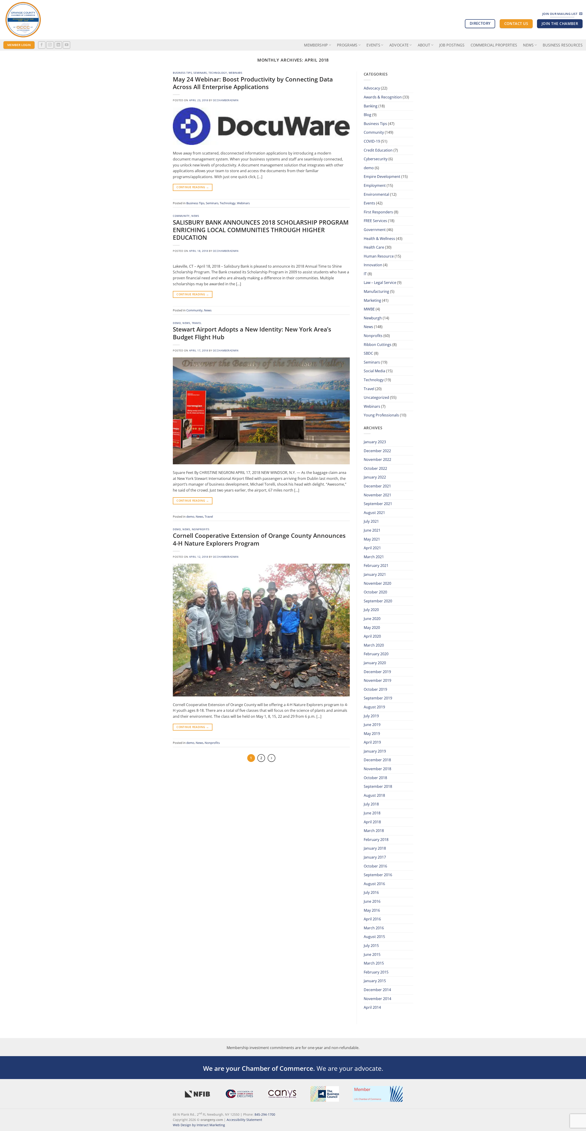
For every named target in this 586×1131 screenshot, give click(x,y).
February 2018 (376, 839)
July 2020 (371, 609)
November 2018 (377, 768)
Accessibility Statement (244, 1119)
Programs (347, 45)
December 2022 (377, 450)
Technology (218, 72)
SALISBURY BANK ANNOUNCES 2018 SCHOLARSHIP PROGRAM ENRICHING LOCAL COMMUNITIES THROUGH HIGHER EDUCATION (261, 230)
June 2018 (372, 813)
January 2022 (375, 477)
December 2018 (377, 759)
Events (369, 203)
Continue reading (192, 187)
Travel (196, 323)
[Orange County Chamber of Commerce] (44, 19)
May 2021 (372, 539)
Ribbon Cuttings (377, 344)
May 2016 (372, 910)
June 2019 (372, 724)
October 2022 (375, 468)
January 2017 (375, 857)
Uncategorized (376, 397)
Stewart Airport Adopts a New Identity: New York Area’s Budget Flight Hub (252, 333)
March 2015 (374, 963)
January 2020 (375, 662)
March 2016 (374, 927)
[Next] (271, 758)
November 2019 (377, 680)
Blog (367, 114)
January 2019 (375, 751)
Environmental (376, 194)
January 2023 (375, 441)
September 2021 (378, 503)
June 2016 (372, 901)
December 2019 (377, 671)
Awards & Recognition (383, 97)
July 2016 (371, 892)
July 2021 (371, 521)
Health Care (374, 247)
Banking (370, 106)
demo (177, 323)
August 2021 (374, 512)
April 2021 (372, 547)
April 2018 (372, 821)
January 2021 (375, 574)
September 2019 (378, 698)
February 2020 (376, 653)
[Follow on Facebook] (42, 45)
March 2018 (374, 830)
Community (181, 216)
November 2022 (377, 459)
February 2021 (376, 565)
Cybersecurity (376, 158)
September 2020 (378, 601)
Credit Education (378, 150)
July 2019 (371, 715)
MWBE (369, 309)
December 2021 (377, 486)
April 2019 (372, 742)
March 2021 (374, 556)
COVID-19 (372, 141)
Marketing (372, 300)
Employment (375, 185)
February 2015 (376, 972)
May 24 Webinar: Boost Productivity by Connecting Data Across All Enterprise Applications (253, 83)
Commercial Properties (494, 45)
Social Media (374, 370)
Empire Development (382, 176)
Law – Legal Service (380, 282)
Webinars (235, 72)
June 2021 (372, 530)
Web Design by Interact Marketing (199, 1125)
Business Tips (182, 72)
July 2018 (371, 804)
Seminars (200, 72)
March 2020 (374, 645)
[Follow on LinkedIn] (58, 45)
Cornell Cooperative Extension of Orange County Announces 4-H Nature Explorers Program (259, 539)
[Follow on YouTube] (66, 45)
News (528, 45)
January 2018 (375, 848)
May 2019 (372, 733)
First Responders (378, 212)
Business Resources (563, 45)
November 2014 (377, 998)
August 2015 (374, 936)
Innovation (373, 264)
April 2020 (372, 636)
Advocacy (372, 88)
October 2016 (375, 866)
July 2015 (371, 945)
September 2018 (378, 786)
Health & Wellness (379, 238)
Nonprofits (200, 529)
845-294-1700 (265, 1114)
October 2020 (375, 592)
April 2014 (372, 1007)
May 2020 (372, 627)
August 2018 (374, 795)
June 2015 (372, 954)
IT (365, 273)
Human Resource (379, 256)
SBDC (368, 353)
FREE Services (375, 220)
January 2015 (375, 980)
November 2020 (377, 583)
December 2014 (377, 989)
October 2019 (375, 689)
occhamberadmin (226, 100)
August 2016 (374, 883)
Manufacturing (376, 291)
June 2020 (372, 618)
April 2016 (372, 919)
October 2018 (375, 777)
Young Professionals (381, 415)
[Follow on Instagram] (50, 45)
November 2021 (377, 495)
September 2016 (378, 874)
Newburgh (373, 318)
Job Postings (452, 45)
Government (375, 229)
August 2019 (374, 707)
